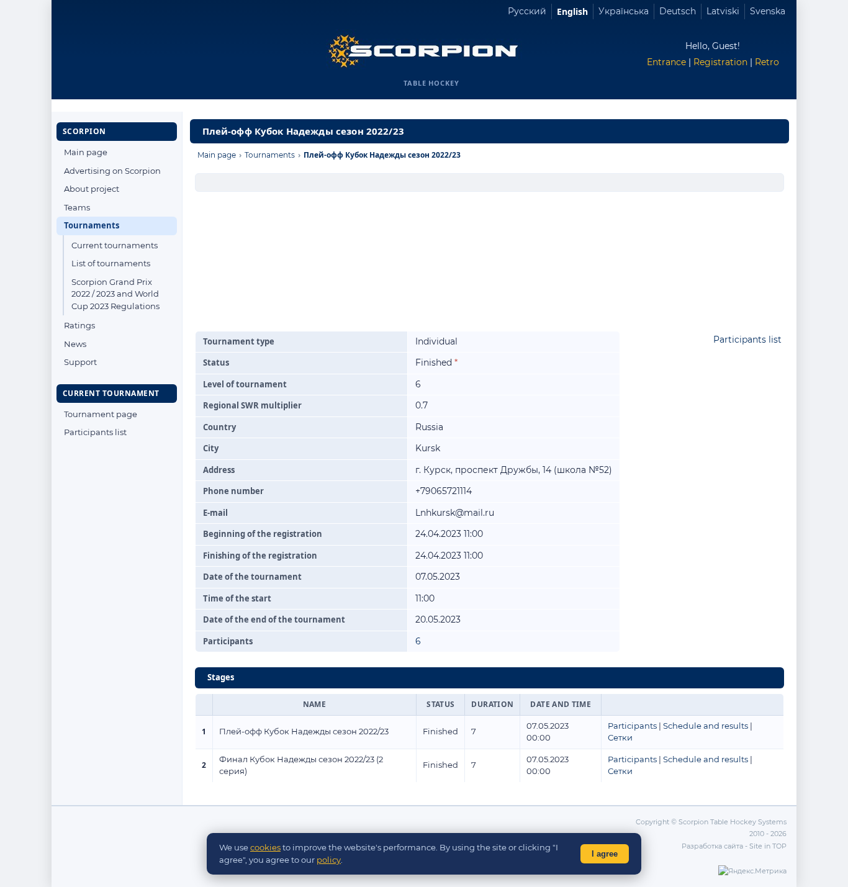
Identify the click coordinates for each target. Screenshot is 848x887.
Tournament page (100, 414)
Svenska (767, 11)
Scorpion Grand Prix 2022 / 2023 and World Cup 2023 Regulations (115, 294)
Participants (632, 726)
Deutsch (677, 11)
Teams (77, 207)
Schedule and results (705, 726)
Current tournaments (114, 245)
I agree (605, 853)
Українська (623, 11)
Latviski (722, 11)
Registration (720, 62)
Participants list (95, 432)
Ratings (79, 325)
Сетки (620, 737)
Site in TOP (768, 846)
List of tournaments (110, 263)
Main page (85, 152)
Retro (767, 62)
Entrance (666, 62)
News (75, 344)
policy (329, 860)
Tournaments (91, 225)
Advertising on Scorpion (112, 171)
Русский (527, 11)
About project (91, 189)
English (572, 11)
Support (80, 362)
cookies (265, 847)
